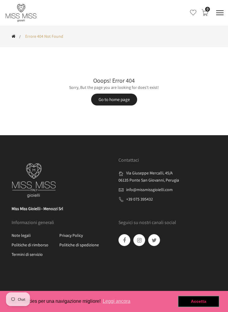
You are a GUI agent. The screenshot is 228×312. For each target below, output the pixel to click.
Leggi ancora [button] (116, 301)
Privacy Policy (71, 235)
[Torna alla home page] (13, 36)
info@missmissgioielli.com (149, 189)
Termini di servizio (27, 254)
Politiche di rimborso (30, 245)
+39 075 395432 (139, 199)
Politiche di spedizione (79, 245)
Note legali (21, 235)
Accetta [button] (198, 301)
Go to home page (114, 99)
